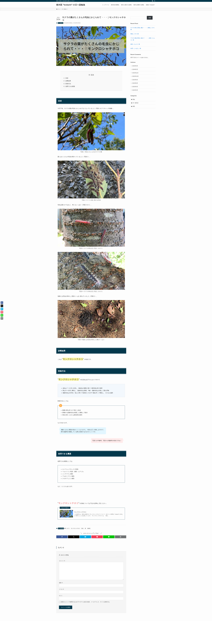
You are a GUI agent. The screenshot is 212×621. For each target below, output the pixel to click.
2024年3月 (135, 66)
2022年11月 (135, 73)
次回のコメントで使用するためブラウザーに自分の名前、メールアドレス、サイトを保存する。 (86, 602)
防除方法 (68, 83)
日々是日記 (60, 22)
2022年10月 (135, 76)
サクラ (67, 528)
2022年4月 (135, 86)
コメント (62, 560)
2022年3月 (135, 90)
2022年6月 (135, 79)
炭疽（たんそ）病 (135, 44)
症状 (67, 78)
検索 (150, 17)
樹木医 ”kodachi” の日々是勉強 (70, 5)
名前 (61, 582)
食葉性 (88, 528)
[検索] (155, 1)
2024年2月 (135, 69)
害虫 (82, 528)
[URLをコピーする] (120, 536)
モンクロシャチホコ (80, 512)
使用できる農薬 (70, 86)
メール (61, 589)
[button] (62, 536)
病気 (134, 106)
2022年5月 (135, 83)
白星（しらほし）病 (136, 48)
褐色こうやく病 (135, 33)
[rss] (152, 1)
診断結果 (68, 81)
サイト (60, 595)
